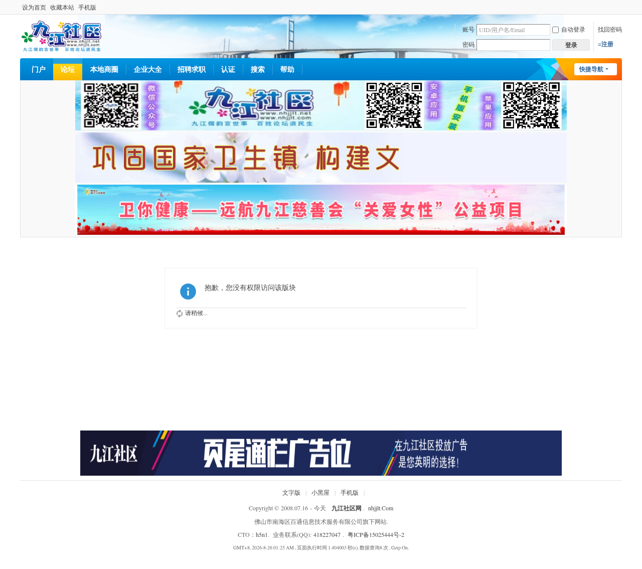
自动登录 (573, 29)
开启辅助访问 (619, 7)
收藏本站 (62, 7)
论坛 (68, 69)
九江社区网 (347, 508)
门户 (39, 69)
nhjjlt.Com (380, 508)
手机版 (87, 7)
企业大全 (148, 69)
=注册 (605, 44)
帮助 (287, 69)
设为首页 (34, 7)
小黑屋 (320, 492)
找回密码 (610, 29)
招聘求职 (192, 69)
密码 (468, 44)
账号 (468, 29)
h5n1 (262, 534)
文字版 (291, 492)
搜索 (258, 69)
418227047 (327, 534)
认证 (228, 69)
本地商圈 (104, 69)
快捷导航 (591, 69)
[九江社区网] (61, 35)
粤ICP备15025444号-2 (376, 534)
